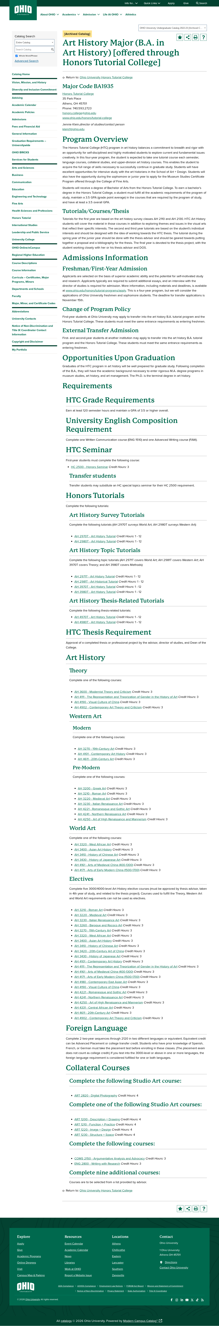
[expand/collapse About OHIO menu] (58, 14)
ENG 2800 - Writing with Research (97, 1163)
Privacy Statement (115, 1290)
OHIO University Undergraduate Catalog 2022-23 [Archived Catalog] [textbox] (171, 28)
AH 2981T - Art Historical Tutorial (96, 581)
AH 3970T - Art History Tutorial (94, 586)
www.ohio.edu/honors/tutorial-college (87, 118)
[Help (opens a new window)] (203, 37)
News (68, 1256)
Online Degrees (26, 1262)
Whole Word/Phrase (28, 55)
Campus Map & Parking (31, 1275)
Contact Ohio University (174, 1267)
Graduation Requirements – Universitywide (29, 143)
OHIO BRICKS (20, 152)
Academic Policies (23, 112)
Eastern (116, 1256)
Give (186, 3)
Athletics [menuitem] (130, 14)
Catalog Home (21, 74)
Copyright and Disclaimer (27, 342)
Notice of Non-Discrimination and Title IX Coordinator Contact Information (32, 330)
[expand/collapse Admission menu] (98, 14)
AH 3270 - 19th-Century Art (96, 748)
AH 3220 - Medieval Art (94, 798)
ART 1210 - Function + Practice (94, 1124)
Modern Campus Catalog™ (140, 1321)
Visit (19, 1269)
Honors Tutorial (21, 218)
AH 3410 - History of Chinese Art (96, 854)
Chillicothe (118, 1250)
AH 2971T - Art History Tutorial (94, 576)
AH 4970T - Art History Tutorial (94, 617)
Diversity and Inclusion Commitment (34, 90)
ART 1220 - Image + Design (92, 1129)
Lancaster (118, 1262)
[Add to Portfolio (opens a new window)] (180, 37)
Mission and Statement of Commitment (165, 1285)
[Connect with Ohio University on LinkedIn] (182, 1300)
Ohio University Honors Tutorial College (106, 77)
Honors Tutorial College (78, 94)
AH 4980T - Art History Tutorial (95, 622)
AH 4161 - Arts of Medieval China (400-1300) (103, 865)
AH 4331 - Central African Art (93, 1007)
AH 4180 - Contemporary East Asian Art (100, 982)
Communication (21, 182)
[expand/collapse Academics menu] (78, 14)
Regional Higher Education (28, 255)
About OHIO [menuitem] (47, 14)
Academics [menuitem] (69, 14)
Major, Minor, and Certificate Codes (33, 303)
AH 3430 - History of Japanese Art (97, 860)
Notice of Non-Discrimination (90, 1290)
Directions (171, 1262)
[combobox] (172, 28)
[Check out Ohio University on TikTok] (197, 1300)
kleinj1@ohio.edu (73, 129)
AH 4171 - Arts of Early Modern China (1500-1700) (106, 870)
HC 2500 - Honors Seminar (89, 467)
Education (18, 189)
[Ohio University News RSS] (202, 1300)
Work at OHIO (73, 1269)
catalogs (66, 1321)
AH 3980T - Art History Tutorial (95, 592)
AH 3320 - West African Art (92, 844)
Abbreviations (20, 311)
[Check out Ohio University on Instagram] (177, 1300)
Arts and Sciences (23, 168)
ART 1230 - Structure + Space (94, 1134)
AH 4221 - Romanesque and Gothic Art (104, 809)
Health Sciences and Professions (32, 211)
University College (23, 239)
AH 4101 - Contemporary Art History (101, 754)
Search (203, 3)
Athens (116, 1243)
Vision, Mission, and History (29, 82)
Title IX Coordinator (158, 1290)
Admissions (19, 119)
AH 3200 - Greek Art (92, 788)
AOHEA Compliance (86, 1285)
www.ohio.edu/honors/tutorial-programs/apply (96, 290)
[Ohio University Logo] (23, 14)
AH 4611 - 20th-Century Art (96, 759)
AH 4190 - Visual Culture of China (96, 702)
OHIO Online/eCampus (26, 248)
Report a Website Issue (78, 1275)
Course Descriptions (24, 263)
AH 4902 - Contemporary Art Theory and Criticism (108, 707)
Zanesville (118, 1275)
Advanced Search (26, 61)
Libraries (70, 1262)
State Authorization (136, 1290)
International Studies (24, 225)
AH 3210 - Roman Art (92, 793)
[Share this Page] (187, 37)
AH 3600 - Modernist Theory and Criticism (102, 692)
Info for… (130, 3)
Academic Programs (29, 1256)
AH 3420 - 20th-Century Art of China (99, 951)
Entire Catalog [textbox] (23, 42)
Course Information (24, 270)
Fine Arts (17, 203)
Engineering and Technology (29, 196)
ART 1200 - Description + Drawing (97, 1119)
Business (17, 175)
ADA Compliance (66, 1285)
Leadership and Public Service (30, 232)
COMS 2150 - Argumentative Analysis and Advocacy (109, 1158)
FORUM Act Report (135, 1285)
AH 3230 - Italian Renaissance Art (100, 804)
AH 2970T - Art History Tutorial (95, 536)
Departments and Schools (28, 289)
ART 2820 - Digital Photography (95, 1095)
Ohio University (32, 1299)
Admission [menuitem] (89, 14)
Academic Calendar (24, 105)
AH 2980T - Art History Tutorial (95, 541)
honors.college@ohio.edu (79, 113)
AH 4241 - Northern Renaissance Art (102, 814)
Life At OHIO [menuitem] (110, 14)
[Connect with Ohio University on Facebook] (171, 1300)
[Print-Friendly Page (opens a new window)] (195, 37)
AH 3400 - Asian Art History (93, 849)
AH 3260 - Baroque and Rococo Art (98, 925)
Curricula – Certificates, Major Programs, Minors (30, 279)
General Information (24, 134)
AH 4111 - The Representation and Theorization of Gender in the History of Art (125, 697)
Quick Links (151, 3)
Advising (17, 98)
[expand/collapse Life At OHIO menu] (121, 14)
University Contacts (24, 319)
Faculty (16, 296)
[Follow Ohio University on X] (192, 1300)
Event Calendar (74, 1243)
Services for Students (25, 160)
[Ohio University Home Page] (25, 1286)
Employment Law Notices (111, 1285)
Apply (171, 3)
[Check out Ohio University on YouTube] (187, 1300)
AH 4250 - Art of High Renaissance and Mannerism (112, 819)
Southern (117, 1269)
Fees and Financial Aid (26, 126)
